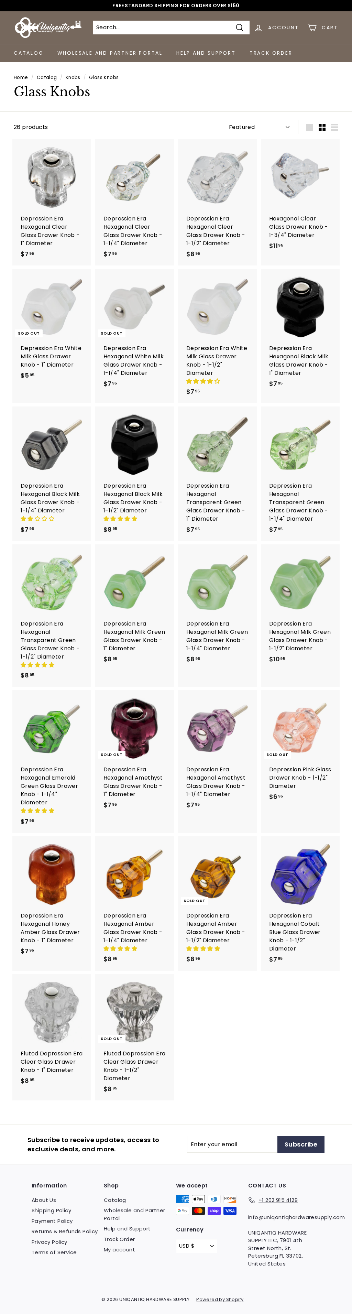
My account (119, 1249)
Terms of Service (54, 1252)
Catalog (29, 53)
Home (21, 77)
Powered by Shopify (219, 1299)
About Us (44, 1200)
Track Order (271, 53)
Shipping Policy (51, 1210)
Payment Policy (52, 1221)
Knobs (73, 77)
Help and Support (206, 53)
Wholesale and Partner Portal (110, 53)
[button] (203, 381)
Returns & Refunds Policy (65, 1231)
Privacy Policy (49, 1242)
